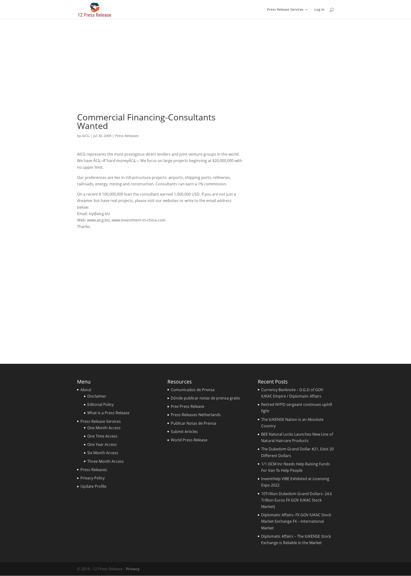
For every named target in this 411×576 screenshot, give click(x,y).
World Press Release (189, 440)
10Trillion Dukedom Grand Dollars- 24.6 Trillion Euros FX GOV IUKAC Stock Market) (296, 500)
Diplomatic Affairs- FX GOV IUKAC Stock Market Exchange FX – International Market (296, 521)
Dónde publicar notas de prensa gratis (205, 398)
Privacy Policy (92, 478)
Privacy (133, 568)
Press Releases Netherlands (196, 414)
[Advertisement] (205, 66)
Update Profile (93, 486)
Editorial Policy (100, 404)
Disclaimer (96, 396)
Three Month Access (105, 461)
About (85, 389)
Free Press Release (187, 406)
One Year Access (102, 444)
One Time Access (102, 436)
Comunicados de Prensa (193, 389)
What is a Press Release (108, 412)
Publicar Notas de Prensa (193, 423)
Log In (319, 10)
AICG (85, 135)
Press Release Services (285, 10)
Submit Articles (184, 431)
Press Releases (127, 135)
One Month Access (104, 427)
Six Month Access (102, 452)
